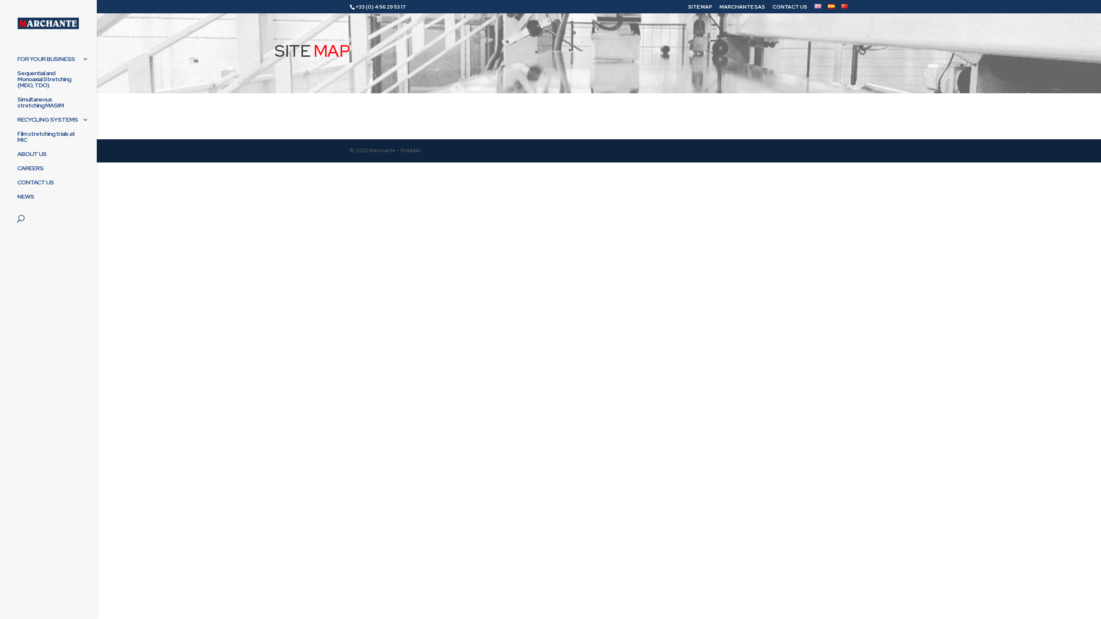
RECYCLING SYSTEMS (47, 119)
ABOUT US (31, 154)
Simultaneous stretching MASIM (40, 102)
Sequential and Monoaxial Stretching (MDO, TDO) (44, 79)
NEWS (25, 196)
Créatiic (410, 150)
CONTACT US (789, 7)
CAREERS (30, 168)
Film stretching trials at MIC (46, 137)
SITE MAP (700, 7)
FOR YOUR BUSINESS (46, 59)
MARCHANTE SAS (742, 7)
